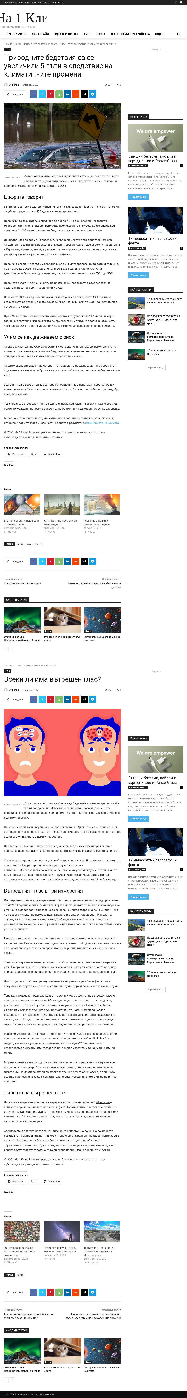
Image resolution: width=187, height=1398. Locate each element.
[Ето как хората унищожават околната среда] (22, 504)
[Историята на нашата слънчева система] (102, 620)
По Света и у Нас (137, 248)
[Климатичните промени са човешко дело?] (62, 504)
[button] (178, 34)
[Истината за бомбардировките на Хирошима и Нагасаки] (136, 337)
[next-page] (12, 649)
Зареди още (154, 367)
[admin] (6, 85)
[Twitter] (42, 94)
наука (20, 544)
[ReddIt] (75, 94)
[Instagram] (181, 3)
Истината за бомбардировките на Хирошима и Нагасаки (161, 337)
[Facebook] (176, 3)
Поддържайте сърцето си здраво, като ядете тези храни (163, 320)
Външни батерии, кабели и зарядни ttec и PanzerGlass (152, 158)
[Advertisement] (89, 18)
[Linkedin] (67, 94)
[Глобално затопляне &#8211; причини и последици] (102, 504)
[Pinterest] (50, 94)
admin (15, 84)
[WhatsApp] (59, 94)
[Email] (84, 94)
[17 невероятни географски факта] (155, 220)
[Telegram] (92, 94)
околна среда (34, 544)
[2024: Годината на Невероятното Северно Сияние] (22, 620)
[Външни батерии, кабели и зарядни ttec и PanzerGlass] (155, 138)
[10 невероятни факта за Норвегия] (136, 354)
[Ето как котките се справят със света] (62, 620)
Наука (18, 44)
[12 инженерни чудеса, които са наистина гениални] (136, 303)
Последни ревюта (138, 165)
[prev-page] (6, 649)
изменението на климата (102, 423)
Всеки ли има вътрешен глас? (22, 583)
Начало (8, 44)
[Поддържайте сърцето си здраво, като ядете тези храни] (136, 320)
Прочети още (138, 197)
